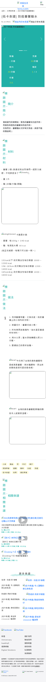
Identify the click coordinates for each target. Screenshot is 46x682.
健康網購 (5, 646)
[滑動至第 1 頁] (21, 50)
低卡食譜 (6, 473)
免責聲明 (28, 653)
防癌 (36, 468)
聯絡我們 (28, 640)
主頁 (3, 11)
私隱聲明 (28, 650)
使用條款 (28, 646)
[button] (37, 21)
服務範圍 (28, 643)
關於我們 (28, 636)
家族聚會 (6, 468)
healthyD (5, 643)
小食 (4, 464)
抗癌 (29, 468)
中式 (24, 464)
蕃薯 (15, 468)
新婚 (3, 636)
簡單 (22, 468)
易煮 (15, 473)
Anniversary (6, 640)
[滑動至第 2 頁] (25, 50)
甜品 (11, 464)
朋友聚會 (23, 473)
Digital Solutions (8, 650)
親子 (31, 464)
